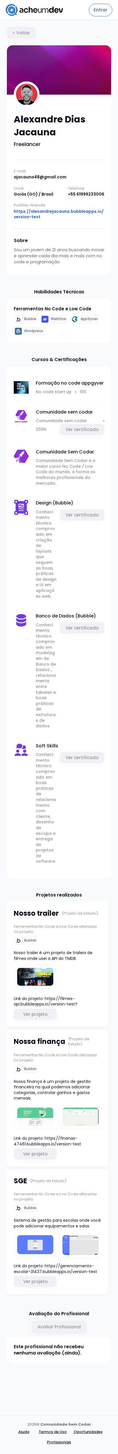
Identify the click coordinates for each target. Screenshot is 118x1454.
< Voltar (21, 33)
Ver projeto (35, 1014)
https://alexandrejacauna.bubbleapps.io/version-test (59, 214)
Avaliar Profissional (59, 1327)
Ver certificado (82, 429)
